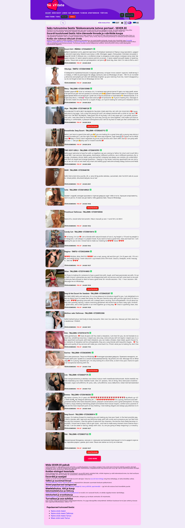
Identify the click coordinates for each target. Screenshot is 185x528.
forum (64, 17)
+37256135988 (84, 88)
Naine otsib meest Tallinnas (62, 513)
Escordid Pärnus (69, 42)
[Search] (63, 23)
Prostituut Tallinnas (73, 212)
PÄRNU (78, 49)
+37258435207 (104, 293)
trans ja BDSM (86, 486)
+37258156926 (97, 212)
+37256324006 (83, 251)
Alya (66, 108)
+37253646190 (83, 170)
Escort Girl (68, 49)
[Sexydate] (55, 3)
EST (117, 23)
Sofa (66, 190)
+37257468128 (83, 108)
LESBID (64, 13)
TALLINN (74, 88)
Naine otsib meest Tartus (61, 516)
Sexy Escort (69, 414)
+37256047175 (82, 375)
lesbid (62, 486)
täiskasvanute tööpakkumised (69, 493)
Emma (67, 394)
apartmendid (96, 486)
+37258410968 (84, 69)
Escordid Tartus (58, 42)
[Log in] (122, 15)
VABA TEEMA (50, 17)
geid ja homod (69, 486)
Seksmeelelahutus (51, 493)
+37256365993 (85, 353)
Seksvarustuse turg (52, 496)
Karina (67, 353)
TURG (58, 17)
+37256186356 (85, 394)
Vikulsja (67, 69)
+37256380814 (89, 414)
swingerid (78, 486)
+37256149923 (83, 190)
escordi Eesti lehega (97, 479)
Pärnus (65, 482)
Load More (92, 458)
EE (137, 23)
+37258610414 (88, 231)
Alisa (66, 271)
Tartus (60, 482)
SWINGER (75, 13)
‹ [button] (52, 49)
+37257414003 (83, 271)
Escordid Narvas (82, 42)
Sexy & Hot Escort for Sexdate (76, 293)
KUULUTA (129, 15)
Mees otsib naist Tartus (60, 518)
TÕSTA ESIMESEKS (70, 63)
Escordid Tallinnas (51, 482)
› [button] (57, 49)
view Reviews (92, 126)
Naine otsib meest (58, 511)
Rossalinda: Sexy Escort (74, 130)
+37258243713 (99, 130)
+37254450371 (87, 49)
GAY (69, 13)
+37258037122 (83, 434)
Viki (66, 434)
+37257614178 (83, 333)
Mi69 (66, 170)
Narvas (71, 482)
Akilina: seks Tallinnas (74, 313)
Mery (66, 88)
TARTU (75, 69)
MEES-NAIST (56, 13)
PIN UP (79, 63)
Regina (67, 251)
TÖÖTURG (104, 13)
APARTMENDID (93, 13)
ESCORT (48, 13)
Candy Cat (68, 231)
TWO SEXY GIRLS (71, 150)
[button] (122, 22)
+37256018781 (93, 150)
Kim (66, 333)
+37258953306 (98, 313)
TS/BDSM (83, 13)
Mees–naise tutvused (52, 486)
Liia (66, 375)
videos (72, 17)
